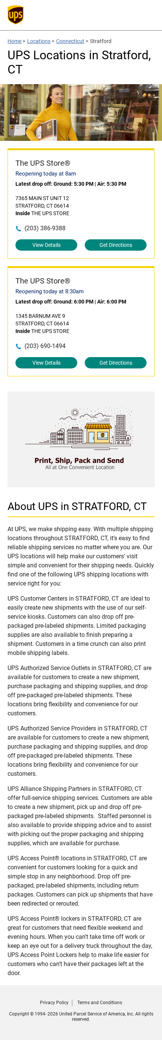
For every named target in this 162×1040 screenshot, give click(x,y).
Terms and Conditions (99, 1002)
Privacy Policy (54, 1002)
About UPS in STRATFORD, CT (77, 506)
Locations (38, 41)
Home (14, 41)
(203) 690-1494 (45, 346)
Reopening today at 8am (45, 173)
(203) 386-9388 (45, 228)
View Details (46, 245)
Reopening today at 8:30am (49, 291)
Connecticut (70, 41)
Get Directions (115, 245)
